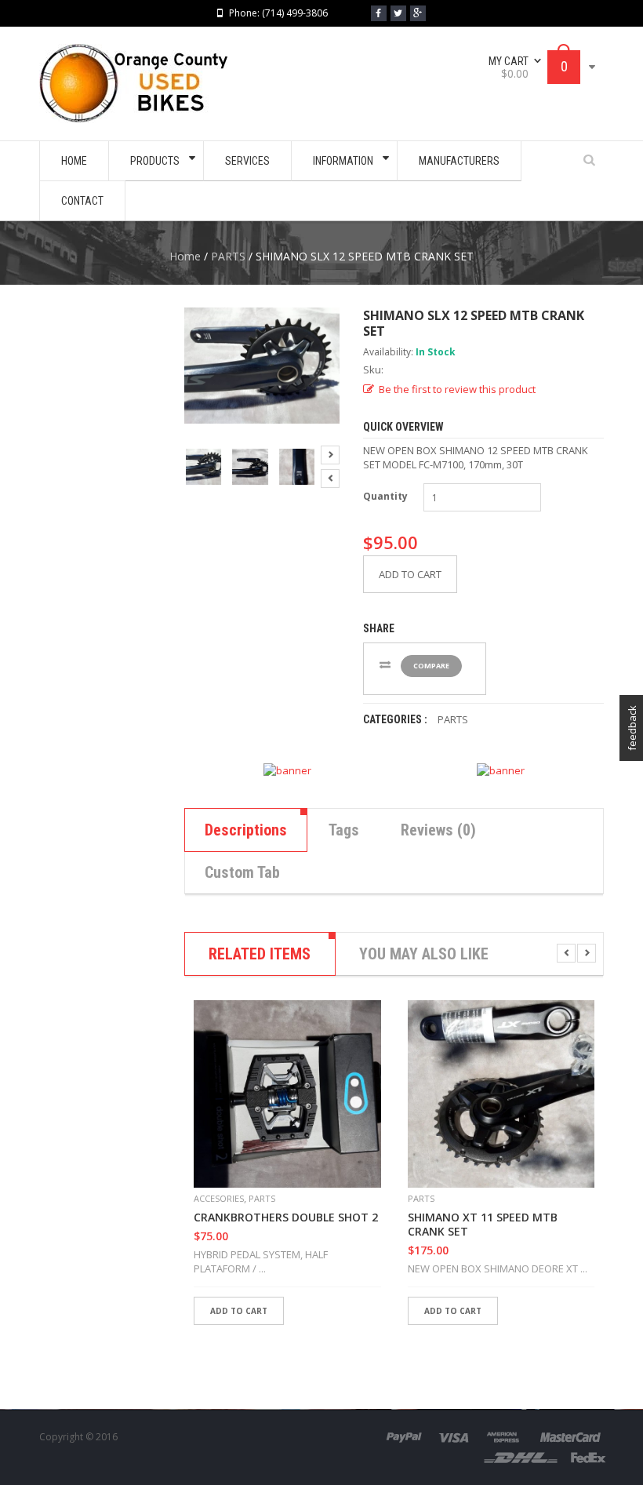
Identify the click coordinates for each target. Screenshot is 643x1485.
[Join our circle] (418, 13)
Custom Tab (242, 872)
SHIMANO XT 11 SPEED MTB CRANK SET (483, 1224)
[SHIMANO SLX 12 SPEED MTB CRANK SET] (203, 466)
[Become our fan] (379, 13)
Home (185, 256)
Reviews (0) (438, 830)
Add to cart (238, 1310)
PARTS (228, 256)
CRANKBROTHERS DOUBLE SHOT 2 (286, 1217)
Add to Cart (410, 574)
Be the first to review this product (457, 389)
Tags (344, 830)
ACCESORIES (219, 1198)
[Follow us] (398, 13)
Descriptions (246, 830)
